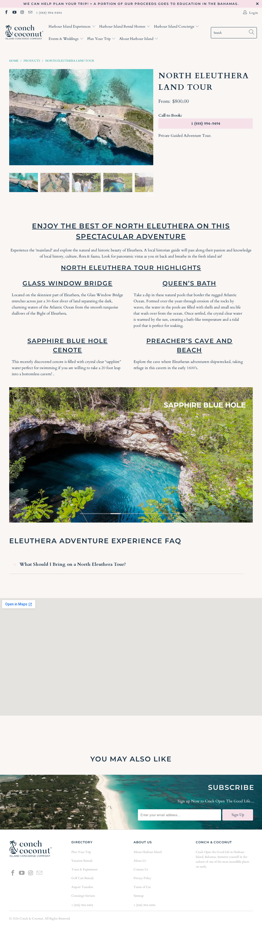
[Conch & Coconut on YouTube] (14, 13)
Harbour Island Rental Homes (122, 26)
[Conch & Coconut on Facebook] (6, 13)
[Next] (149, 117)
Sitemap (139, 896)
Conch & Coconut (31, 918)
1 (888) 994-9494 (49, 13)
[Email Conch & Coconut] (30, 13)
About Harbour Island (136, 38)
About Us (140, 861)
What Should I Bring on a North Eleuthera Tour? (72, 564)
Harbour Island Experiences (70, 26)
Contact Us (141, 869)
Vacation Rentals (82, 861)
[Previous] (13, 117)
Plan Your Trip (99, 38)
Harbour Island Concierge (174, 26)
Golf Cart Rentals (82, 878)
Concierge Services (83, 896)
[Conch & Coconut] (24, 33)
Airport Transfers (82, 887)
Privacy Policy (142, 878)
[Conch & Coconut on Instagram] (22, 13)
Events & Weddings (64, 38)
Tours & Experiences (84, 869)
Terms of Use (142, 887)
